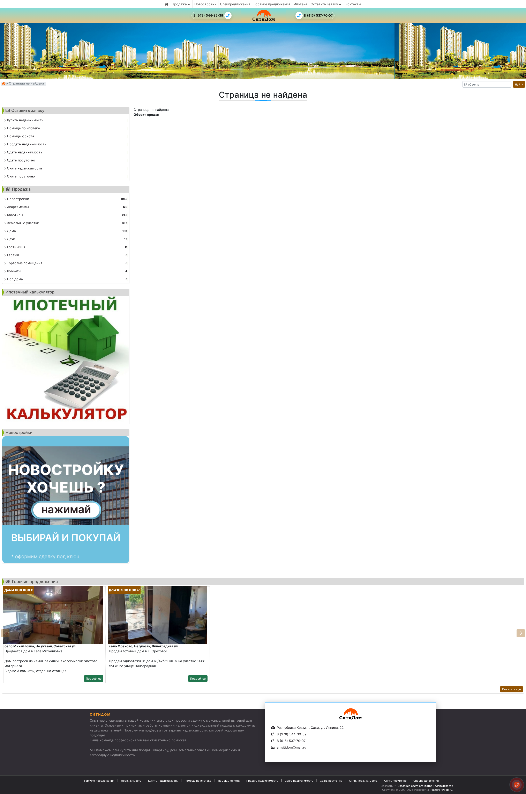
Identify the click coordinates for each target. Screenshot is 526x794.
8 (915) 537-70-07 (318, 15)
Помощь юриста (229, 780)
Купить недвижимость (163, 780)
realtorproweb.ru (441, 789)
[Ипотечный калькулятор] (65, 360)
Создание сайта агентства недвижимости (425, 785)
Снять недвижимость (363, 780)
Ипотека (300, 4)
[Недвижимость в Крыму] (4, 83)
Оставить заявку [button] (325, 4)
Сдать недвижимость (299, 780)
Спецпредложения (235, 4)
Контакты (353, 4)
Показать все (511, 689)
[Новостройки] (65, 499)
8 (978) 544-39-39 (208, 15)
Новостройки (205, 4)
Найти (519, 84)
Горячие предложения (272, 4)
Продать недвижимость (262, 780)
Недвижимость (131, 780)
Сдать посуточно (331, 780)
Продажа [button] (180, 4)
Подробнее (94, 678)
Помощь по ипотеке (198, 780)
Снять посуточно (395, 780)
